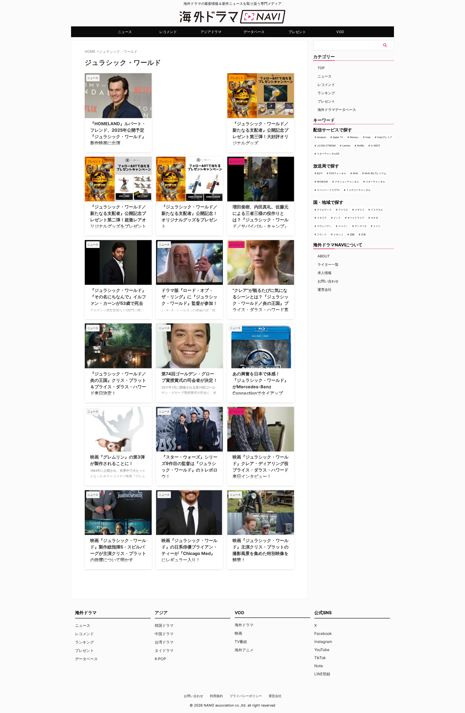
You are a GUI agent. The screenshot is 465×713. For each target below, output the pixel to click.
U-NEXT (375, 145)
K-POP (160, 658)
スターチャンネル (375, 181)
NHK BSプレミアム (375, 173)
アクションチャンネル (347, 181)
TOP (321, 68)
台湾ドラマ (164, 642)
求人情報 (325, 273)
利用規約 (216, 696)
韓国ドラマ (164, 625)
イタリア (322, 217)
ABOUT (324, 256)
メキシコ (338, 234)
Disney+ (354, 137)
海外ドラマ (244, 625)
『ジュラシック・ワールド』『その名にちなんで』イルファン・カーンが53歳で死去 (118, 297)
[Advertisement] (183, 107)
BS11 (319, 173)
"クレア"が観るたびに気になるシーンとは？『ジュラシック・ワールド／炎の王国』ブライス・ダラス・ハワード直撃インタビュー (260, 303)
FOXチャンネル (337, 173)
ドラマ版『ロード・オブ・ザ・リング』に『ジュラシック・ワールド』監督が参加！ (189, 297)
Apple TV (338, 137)
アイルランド (324, 209)
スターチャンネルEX (328, 153)
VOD (340, 32)
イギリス (359, 209)
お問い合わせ (328, 281)
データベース (254, 32)
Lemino (346, 145)
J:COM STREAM (326, 145)
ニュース (125, 32)
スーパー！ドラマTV (328, 189)
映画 (238, 633)
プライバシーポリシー (246, 696)
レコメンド (168, 32)
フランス (322, 234)
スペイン (343, 226)
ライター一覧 (328, 264)
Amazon (321, 137)
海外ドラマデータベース (337, 109)
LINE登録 (322, 674)
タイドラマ (164, 650)
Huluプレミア (384, 137)
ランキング (326, 93)
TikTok (320, 657)
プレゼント (297, 32)
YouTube (321, 649)
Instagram (323, 641)
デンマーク (361, 226)
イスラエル (377, 209)
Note (318, 665)
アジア (161, 612)
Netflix (360, 145)
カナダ (374, 217)
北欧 (352, 234)
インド (337, 217)
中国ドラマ (164, 633)
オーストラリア (355, 217)
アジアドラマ (210, 32)
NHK (355, 173)
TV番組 (241, 641)
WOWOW (322, 181)
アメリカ (343, 209)
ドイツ (377, 226)
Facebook (323, 633)
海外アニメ (244, 650)
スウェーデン (324, 226)
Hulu (368, 137)
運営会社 (325, 289)
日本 (363, 234)
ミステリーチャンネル (358, 189)
